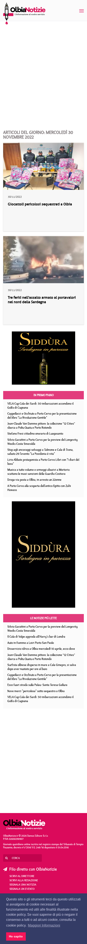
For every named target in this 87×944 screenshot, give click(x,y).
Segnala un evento (22, 889)
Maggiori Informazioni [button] (44, 925)
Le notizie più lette (43, 618)
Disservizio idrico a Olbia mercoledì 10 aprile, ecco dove (41, 649)
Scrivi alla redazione (24, 880)
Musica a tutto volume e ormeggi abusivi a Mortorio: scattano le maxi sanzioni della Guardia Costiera (38, 472)
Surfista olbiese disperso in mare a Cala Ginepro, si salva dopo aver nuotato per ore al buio (41, 667)
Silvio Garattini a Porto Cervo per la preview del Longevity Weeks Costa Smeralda (42, 442)
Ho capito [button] (16, 936)
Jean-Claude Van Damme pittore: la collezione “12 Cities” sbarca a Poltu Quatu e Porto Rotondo (41, 425)
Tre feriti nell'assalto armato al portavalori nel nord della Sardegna (42, 299)
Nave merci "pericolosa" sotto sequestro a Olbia (36, 691)
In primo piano (44, 395)
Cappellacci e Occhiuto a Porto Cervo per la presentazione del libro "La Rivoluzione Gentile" (42, 415)
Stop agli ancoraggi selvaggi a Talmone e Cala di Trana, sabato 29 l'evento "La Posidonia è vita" (40, 452)
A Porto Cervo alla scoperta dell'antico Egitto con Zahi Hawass (39, 488)
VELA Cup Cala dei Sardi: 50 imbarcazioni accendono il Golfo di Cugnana (40, 405)
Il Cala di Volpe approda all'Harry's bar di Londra (36, 636)
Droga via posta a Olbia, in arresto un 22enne (34, 480)
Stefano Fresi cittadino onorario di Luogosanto (35, 433)
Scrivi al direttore (22, 876)
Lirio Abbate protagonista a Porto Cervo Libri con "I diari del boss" (43, 462)
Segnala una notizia (23, 884)
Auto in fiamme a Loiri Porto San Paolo (30, 643)
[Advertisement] (43, 71)
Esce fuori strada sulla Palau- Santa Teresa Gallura (37, 685)
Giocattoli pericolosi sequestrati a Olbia (40, 204)
